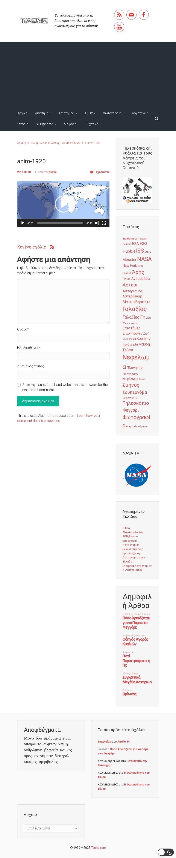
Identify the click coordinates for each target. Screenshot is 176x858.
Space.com (130, 540)
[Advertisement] (88, 74)
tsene (53, 172)
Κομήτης (143, 338)
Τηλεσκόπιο (136, 403)
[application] (63, 204)
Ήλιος (127, 278)
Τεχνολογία (130, 397)
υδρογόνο (143, 426)
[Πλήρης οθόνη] (104, 223)
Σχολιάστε (102, 172)
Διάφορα (70, 124)
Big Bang (128, 238)
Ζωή (146, 333)
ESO (143, 243)
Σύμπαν (90, 113)
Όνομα (23, 329)
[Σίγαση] (97, 223)
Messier (130, 260)
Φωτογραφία (112, 113)
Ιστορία (23, 124)
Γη (143, 317)
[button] (63, 204)
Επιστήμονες (133, 333)
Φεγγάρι (131, 410)
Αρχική (22, 113)
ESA (135, 243)
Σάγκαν (142, 379)
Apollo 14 (123, 741)
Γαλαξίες (131, 317)
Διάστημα (41, 113)
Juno (148, 251)
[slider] (60, 223)
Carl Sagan (140, 238)
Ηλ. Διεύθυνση (29, 348)
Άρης (138, 272)
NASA (144, 259)
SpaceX (127, 272)
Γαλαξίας (135, 308)
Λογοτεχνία (140, 113)
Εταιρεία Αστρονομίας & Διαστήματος (137, 568)
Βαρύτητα (142, 302)
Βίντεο (129, 302)
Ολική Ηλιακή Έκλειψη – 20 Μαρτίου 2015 (56, 142)
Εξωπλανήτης (130, 323)
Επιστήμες (66, 113)
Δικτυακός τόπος (30, 366)
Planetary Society (133, 532)
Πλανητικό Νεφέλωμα (130, 376)
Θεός (125, 339)
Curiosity (127, 244)
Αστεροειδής (133, 296)
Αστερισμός (133, 291)
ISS (140, 251)
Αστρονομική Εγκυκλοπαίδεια (133, 547)
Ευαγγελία (104, 741)
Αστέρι (130, 285)
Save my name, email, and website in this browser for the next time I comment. (65, 387)
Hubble (129, 251)
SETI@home (44, 124)
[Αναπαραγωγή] (23, 223)
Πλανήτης (135, 367)
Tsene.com (98, 847)
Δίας (148, 318)
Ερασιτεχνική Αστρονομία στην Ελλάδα (134, 557)
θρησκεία (132, 426)
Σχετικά (92, 124)
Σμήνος (131, 385)
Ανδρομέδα (140, 278)
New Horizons (133, 266)
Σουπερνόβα (135, 392)
